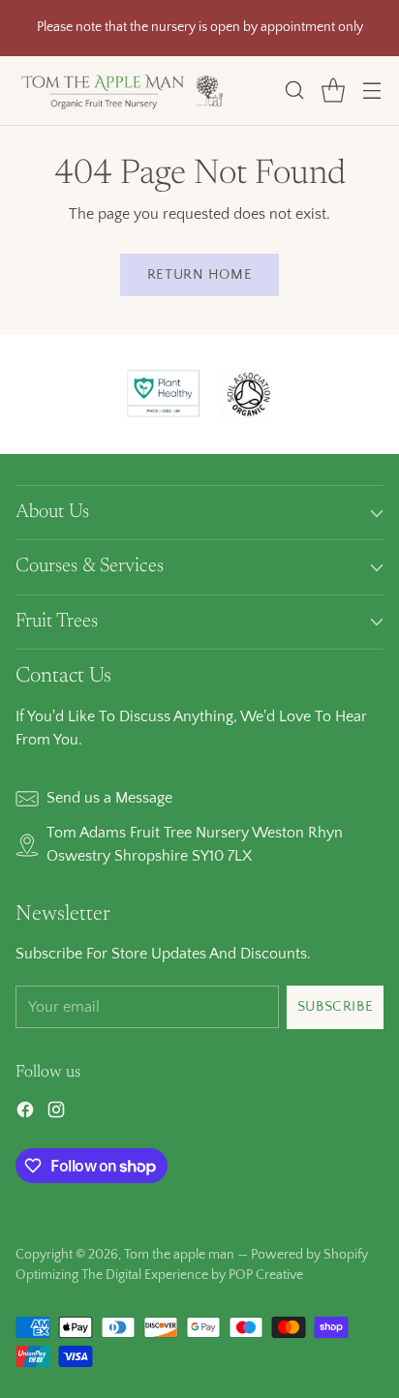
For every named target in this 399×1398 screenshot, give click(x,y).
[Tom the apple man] (122, 90)
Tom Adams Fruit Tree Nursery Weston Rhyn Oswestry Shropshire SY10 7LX (194, 844)
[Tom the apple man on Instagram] (56, 1113)
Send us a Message (109, 797)
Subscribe (335, 1006)
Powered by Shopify (309, 1254)
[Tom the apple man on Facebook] (25, 1113)
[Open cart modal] (333, 90)
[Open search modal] (294, 90)
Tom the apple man (179, 1254)
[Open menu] (371, 90)
